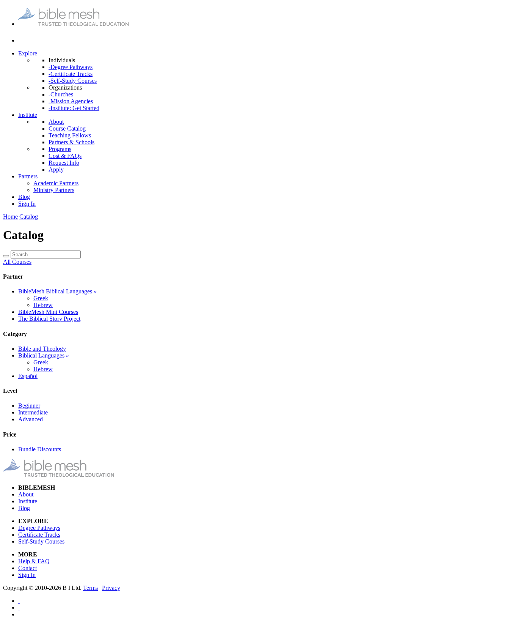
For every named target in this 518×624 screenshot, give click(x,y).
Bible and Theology (42, 348)
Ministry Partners (53, 190)
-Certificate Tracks (71, 74)
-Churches (61, 94)
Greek (40, 298)
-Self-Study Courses (73, 80)
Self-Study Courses (41, 541)
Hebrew (43, 305)
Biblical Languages (43, 355)
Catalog (28, 216)
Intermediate (33, 412)
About (56, 121)
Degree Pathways (39, 528)
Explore (27, 53)
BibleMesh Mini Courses (48, 312)
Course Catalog (67, 128)
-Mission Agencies (71, 101)
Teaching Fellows (70, 135)
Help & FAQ (34, 561)
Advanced (30, 419)
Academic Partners (55, 183)
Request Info (64, 162)
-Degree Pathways (71, 67)
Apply (56, 169)
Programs (60, 149)
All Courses (17, 261)
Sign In (27, 203)
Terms (90, 588)
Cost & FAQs (65, 156)
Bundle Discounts (39, 449)
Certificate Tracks (39, 534)
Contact (27, 568)
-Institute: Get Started (74, 108)
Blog (24, 197)
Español (28, 376)
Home (10, 216)
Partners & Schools (71, 142)
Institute (27, 115)
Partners (28, 176)
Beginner (29, 405)
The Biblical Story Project (49, 318)
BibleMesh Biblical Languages (57, 291)
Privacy (111, 588)
